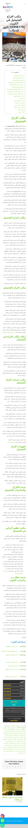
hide (13, 72)
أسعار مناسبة (19, 100)
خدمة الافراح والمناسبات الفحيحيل (16, 89)
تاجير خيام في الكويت (13, 666)
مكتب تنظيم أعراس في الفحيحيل (16, 91)
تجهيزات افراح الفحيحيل (18, 87)
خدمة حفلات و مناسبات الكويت (16, 94)
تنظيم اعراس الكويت (18, 737)
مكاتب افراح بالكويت (9, 745)
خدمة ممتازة (19, 107)
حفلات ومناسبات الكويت (21, 741)
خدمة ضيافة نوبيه (11, 442)
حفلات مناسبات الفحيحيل (8, 739)
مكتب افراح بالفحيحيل (19, 80)
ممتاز (22, 112)
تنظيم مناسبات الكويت (17, 739)
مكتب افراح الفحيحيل (19, 75)
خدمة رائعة (20, 103)
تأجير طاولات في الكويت (11, 655)
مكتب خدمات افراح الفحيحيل (17, 84)
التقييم (22, 98)
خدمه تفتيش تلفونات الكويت (9, 332)
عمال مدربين (19, 105)
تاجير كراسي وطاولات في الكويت (17, 726)
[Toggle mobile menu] (25, 4)
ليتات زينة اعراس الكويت (11, 669)
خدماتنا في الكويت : (19, 96)
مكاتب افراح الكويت (18, 745)
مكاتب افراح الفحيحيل (19, 78)
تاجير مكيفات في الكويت (11, 676)
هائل (21, 109)
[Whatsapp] (2, 821)
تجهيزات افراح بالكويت (17, 735)
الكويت (21, 646)
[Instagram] (2, 816)
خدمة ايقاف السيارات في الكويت (9, 651)
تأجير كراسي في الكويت (12, 646)
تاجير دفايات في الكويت (12, 662)
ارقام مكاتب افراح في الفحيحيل (16, 82)
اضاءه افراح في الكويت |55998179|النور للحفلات (10, 786)
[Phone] (2, 825)
